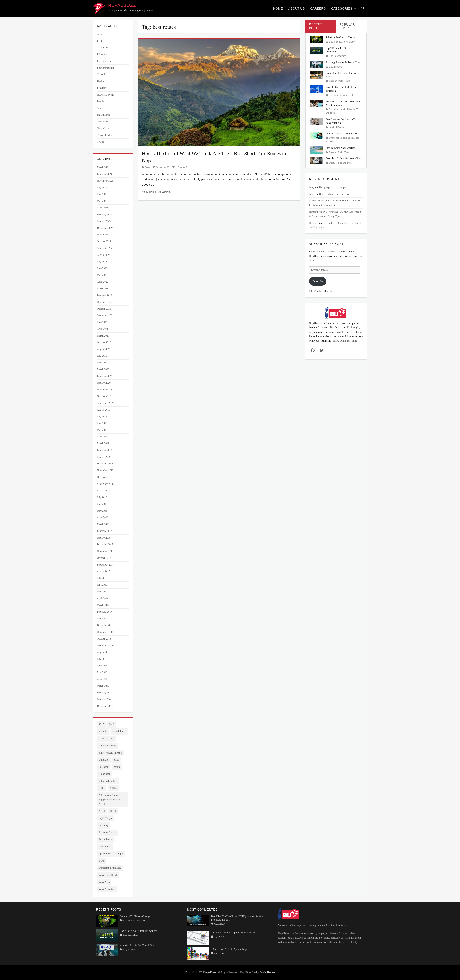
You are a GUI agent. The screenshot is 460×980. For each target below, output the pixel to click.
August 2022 (103, 255)
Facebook (104, 767)
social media (105, 846)
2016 (111, 724)
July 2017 (102, 578)
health (117, 767)
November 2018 (105, 470)
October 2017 (104, 558)
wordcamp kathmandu (110, 868)
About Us (296, 8)
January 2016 (104, 699)
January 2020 (104, 382)
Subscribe (318, 281)
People (100, 101)
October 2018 (104, 477)
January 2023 (104, 221)
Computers (102, 47)
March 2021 (103, 335)
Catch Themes (267, 972)
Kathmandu (105, 774)
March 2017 (103, 605)
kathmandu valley (108, 781)
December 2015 (105, 706)
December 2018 (105, 463)
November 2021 (105, 302)
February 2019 (104, 450)
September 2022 (105, 248)
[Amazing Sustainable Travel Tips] (316, 64)
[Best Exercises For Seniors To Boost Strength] (316, 121)
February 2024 (104, 174)
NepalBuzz (122, 5)
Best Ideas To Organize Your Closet (344, 158)
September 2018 (105, 484)
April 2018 (102, 517)
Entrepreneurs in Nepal (110, 752)
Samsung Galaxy (107, 832)
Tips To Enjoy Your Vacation (340, 148)
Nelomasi (314, 223)
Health (100, 81)
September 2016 (105, 645)
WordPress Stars (107, 889)
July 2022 (102, 261)
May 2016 (102, 672)
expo (116, 759)
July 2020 (102, 356)
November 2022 (105, 234)
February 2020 (104, 376)
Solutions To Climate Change (340, 37)
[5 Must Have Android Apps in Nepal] (198, 953)
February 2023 (104, 214)
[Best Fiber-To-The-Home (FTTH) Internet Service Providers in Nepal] (198, 920)
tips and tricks (106, 853)
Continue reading (348, 340)
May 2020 (102, 362)
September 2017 (105, 564)
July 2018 (102, 497)
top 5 (120, 853)
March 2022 (103, 288)
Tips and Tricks (105, 135)
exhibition (104, 759)
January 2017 (104, 618)
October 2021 (104, 308)
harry (311, 187)
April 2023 (102, 207)
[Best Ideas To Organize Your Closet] (316, 160)
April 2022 (102, 282)
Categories (341, 8)
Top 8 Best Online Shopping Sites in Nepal (233, 932)
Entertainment (104, 61)
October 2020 (104, 342)
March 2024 (103, 167)
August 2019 (103, 409)
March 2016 (103, 686)
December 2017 (105, 544)
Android (103, 731)
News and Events (105, 94)
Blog (99, 41)
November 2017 (105, 551)
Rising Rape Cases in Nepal (332, 187)
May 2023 (102, 201)
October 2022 (104, 241)
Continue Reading (156, 192)
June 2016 (102, 665)
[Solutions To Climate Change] (316, 39)
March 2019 (103, 443)
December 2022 (105, 228)
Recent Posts (315, 26)
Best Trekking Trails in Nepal (334, 194)
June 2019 (102, 423)
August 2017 (103, 571)
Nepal (102, 811)
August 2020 (103, 349)
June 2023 (102, 194)
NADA (113, 788)
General (101, 74)
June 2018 (102, 504)
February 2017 (104, 611)
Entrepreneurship (105, 67)
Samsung (103, 825)
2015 (101, 724)
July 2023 (102, 187)
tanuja (312, 194)
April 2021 (102, 329)
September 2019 (105, 403)
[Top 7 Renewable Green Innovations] (316, 49)
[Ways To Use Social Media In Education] (316, 89)
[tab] (320, 26)
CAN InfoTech (106, 738)
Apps (99, 34)
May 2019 (102, 430)
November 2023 (105, 180)
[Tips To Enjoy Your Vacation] (316, 149)
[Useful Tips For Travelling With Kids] (316, 74)
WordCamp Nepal (108, 875)
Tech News (102, 121)
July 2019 (102, 416)
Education (102, 54)
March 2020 (103, 369)
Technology (103, 128)
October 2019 (104, 396)
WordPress (104, 882)
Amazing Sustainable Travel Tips (343, 62)
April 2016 (102, 679)
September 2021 (105, 315)
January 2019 (104, 457)
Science (101, 108)
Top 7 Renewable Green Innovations (138, 931)
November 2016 (105, 632)
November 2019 (105, 389)
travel (102, 860)
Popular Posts (347, 26)
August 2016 (103, 652)
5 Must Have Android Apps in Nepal (229, 949)
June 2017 (102, 584)
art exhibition (119, 731)
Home (278, 8)
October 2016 (104, 638)
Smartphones (103, 114)
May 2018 (102, 510)
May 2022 (102, 275)
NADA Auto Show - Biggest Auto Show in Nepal (110, 799)
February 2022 (104, 295)
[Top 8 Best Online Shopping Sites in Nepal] (198, 937)
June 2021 (102, 322)
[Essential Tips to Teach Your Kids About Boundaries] (316, 103)
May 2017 (102, 591)
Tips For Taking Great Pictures (341, 133)
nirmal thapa (315, 211)
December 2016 (105, 625)
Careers (318, 8)
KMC (101, 788)
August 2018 (103, 490)
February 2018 (104, 531)
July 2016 (102, 659)
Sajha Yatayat (105, 818)
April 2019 (102, 436)
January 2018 (104, 537)
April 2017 (102, 598)
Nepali (113, 811)
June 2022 (102, 268)
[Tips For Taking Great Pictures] (316, 135)
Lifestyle (101, 88)
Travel (148, 167)
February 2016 (104, 692)
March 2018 (103, 524)
